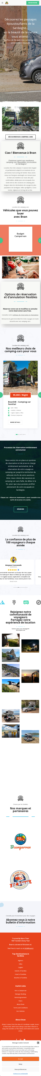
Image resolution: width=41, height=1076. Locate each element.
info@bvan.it (28, 948)
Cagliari (20, 967)
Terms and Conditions (20, 1008)
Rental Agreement (20, 997)
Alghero (20, 960)
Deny (20, 1064)
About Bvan (20, 1004)
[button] (38, 1043)
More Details (15, 422)
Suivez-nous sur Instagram (20, 629)
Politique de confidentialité (20, 1073)
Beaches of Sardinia (20, 978)
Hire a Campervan (20, 990)
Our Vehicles (20, 1011)
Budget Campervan (20, 239)
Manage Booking (20, 994)
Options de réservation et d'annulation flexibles (20, 295)
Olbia (20, 964)
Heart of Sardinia (20, 974)
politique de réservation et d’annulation (25, 315)
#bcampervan (20, 630)
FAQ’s (20, 1001)
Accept (20, 1059)
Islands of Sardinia (20, 971)
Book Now (32, 3)
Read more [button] (20, 581)
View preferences (20, 1069)
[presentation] (1, 240)
